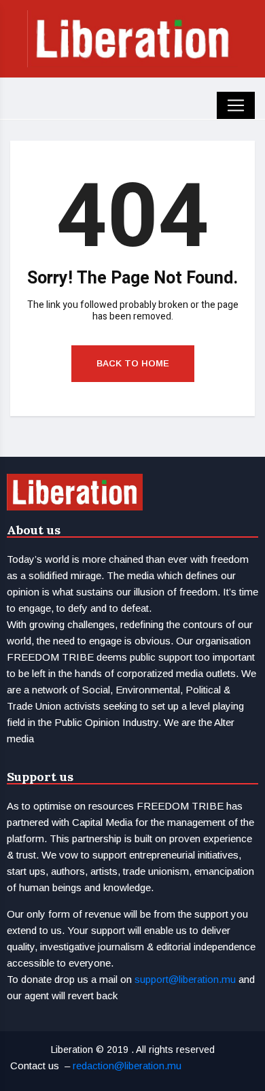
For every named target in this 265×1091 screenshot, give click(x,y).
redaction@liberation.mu (127, 1065)
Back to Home (132, 363)
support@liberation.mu (185, 979)
